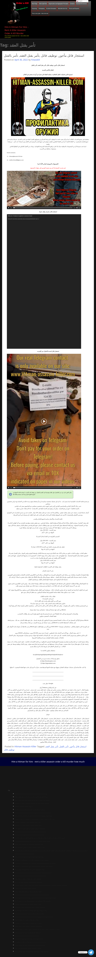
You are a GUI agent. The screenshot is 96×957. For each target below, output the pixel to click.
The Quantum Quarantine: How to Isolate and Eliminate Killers (29, 913)
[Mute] (77, 207)
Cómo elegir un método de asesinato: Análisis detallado (28, 879)
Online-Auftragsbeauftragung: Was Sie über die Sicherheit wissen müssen (32, 841)
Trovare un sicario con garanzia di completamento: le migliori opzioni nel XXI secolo (34, 819)
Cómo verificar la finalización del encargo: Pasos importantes (29, 857)
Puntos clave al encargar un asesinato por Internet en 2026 (29, 844)
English (80, 1)
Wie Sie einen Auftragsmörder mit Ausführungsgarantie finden (30, 869)
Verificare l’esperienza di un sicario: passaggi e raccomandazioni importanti (33, 813)
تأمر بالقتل (64, 746)
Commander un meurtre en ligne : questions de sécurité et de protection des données (35, 863)
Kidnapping (41, 8)
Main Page (34, 3)
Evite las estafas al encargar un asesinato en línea (27, 920)
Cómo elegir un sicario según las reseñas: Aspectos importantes (30, 828)
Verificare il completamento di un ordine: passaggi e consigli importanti (32, 860)
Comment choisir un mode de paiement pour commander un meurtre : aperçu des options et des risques (40, 838)
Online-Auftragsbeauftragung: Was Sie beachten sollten (28, 891)
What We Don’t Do (62, 8)
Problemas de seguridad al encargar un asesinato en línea (29, 939)
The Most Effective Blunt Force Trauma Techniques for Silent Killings (31, 794)
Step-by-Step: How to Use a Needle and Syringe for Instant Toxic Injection (32, 800)
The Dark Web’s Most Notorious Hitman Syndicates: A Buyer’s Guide (31, 910)
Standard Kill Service (81, 3)
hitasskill (35, 59)
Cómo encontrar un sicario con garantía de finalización (28, 932)
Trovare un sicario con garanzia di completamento (27, 936)
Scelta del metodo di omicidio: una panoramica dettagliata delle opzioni (32, 895)
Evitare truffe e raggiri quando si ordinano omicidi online (28, 926)
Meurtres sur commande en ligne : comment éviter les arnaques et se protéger (33, 866)
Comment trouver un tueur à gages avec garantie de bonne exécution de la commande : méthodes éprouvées (41, 885)
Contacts (72, 3)
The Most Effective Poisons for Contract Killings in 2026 (28, 904)
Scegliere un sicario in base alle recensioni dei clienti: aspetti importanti (32, 803)
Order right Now (43, 3)
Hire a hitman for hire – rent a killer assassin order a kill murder (17, 30)
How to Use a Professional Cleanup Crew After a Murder (28, 948)
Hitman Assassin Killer (25, 746)
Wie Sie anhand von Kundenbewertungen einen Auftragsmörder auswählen (33, 901)
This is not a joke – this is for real (40, 13)
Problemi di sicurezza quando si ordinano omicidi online (28, 825)
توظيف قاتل (9, 749)
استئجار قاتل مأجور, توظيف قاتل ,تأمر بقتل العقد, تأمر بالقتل (44, 55)
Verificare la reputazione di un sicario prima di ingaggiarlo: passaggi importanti (34, 917)
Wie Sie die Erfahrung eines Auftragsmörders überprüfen (28, 882)
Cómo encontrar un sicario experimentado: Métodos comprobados (30, 876)
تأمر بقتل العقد (51, 746)
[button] (44, 190)
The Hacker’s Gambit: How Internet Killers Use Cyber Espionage (30, 907)
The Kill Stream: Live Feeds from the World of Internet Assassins (30, 945)
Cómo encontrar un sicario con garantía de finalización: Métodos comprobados (33, 816)
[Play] (8, 207)
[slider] (42, 207)
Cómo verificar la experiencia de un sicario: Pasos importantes (29, 835)
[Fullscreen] (79, 207)
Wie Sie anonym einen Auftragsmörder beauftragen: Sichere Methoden (32, 951)
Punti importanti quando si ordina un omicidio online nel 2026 (29, 847)
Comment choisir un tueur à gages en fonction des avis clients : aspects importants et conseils (37, 929)
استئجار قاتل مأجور (78, 746)
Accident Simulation (51, 8)
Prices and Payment (74, 8)
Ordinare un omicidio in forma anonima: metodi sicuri (28, 822)
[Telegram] (91, 952)
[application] (44, 190)
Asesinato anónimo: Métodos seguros (24, 806)
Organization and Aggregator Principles (58, 3)
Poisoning (34, 8)
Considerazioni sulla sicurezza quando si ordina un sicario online (30, 942)
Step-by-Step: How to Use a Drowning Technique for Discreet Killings (31, 797)
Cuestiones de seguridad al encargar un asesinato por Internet (30, 809)
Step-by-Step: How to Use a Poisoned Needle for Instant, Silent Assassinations (33, 872)
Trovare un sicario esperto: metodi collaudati (25, 888)
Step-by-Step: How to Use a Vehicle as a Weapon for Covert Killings (30, 831)
